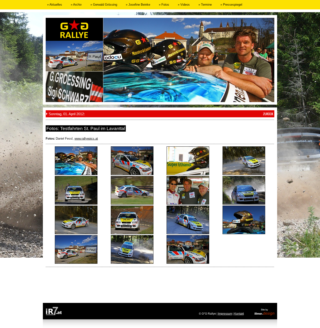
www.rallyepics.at (86, 138)
